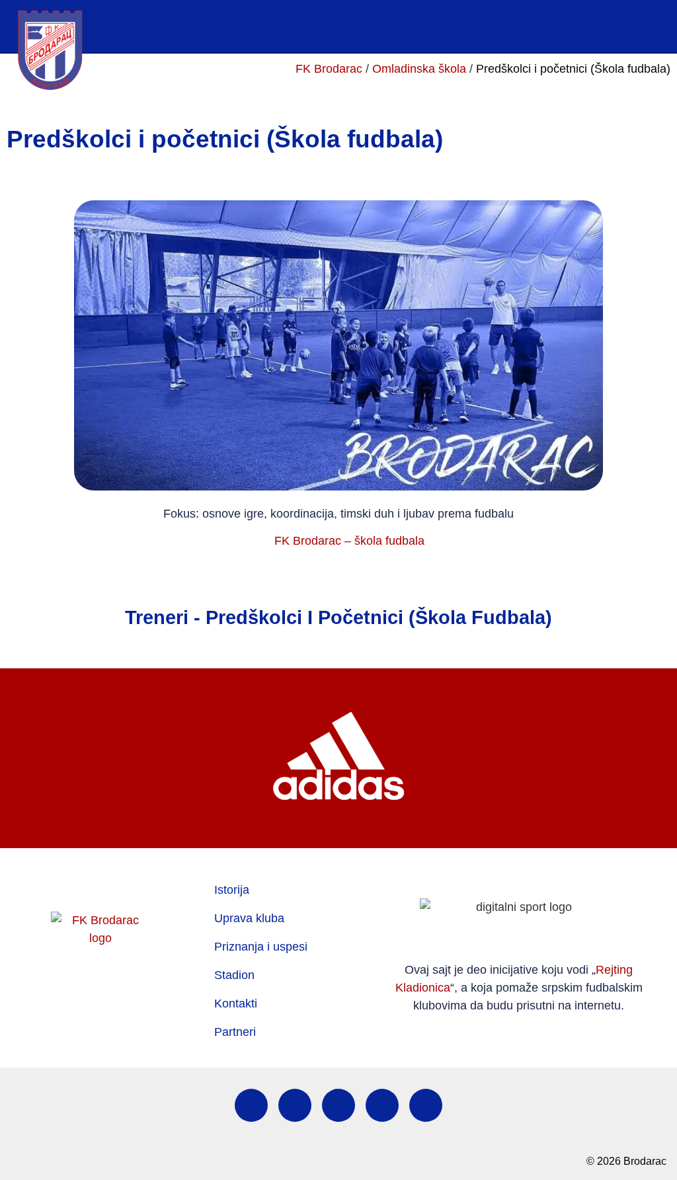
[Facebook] (251, 1105)
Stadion (234, 975)
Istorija (231, 889)
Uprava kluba (249, 918)
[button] (484, 26)
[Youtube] (659, 26)
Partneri (235, 1032)
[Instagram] (634, 26)
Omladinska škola (419, 68)
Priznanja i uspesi (260, 946)
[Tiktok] (382, 1105)
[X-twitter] (338, 1105)
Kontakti (235, 1003)
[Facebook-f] (609, 26)
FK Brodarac (329, 68)
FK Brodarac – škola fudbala (349, 540)
